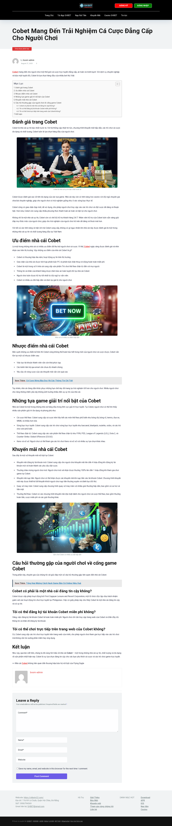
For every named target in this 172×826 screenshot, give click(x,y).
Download (145, 797)
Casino (144, 809)
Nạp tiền (144, 806)
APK (143, 800)
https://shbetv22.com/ (34, 797)
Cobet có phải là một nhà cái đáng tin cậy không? (37, 106)
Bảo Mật (94, 800)
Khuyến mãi (95, 803)
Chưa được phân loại (22, 49)
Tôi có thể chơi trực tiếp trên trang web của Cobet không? (40, 111)
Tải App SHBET (64, 15)
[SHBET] (86, 5)
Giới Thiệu (94, 797)
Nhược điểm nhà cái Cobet (26, 94)
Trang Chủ (49, 15)
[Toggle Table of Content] (116, 84)
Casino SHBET (110, 15)
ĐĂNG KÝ (123, 5)
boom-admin (28, 60)
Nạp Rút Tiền (80, 15)
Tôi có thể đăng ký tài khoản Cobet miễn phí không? (38, 108)
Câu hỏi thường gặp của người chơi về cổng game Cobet (38, 103)
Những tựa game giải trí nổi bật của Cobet (32, 97)
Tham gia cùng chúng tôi (101, 806)
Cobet (25, 663)
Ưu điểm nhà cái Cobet (24, 91)
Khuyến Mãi (95, 15)
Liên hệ (93, 809)
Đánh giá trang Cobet (24, 88)
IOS (142, 803)
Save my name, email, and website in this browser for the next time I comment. (53, 768)
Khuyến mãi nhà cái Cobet (26, 100)
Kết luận (18, 114)
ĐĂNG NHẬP (143, 5)
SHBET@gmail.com (35, 806)
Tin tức (124, 15)
